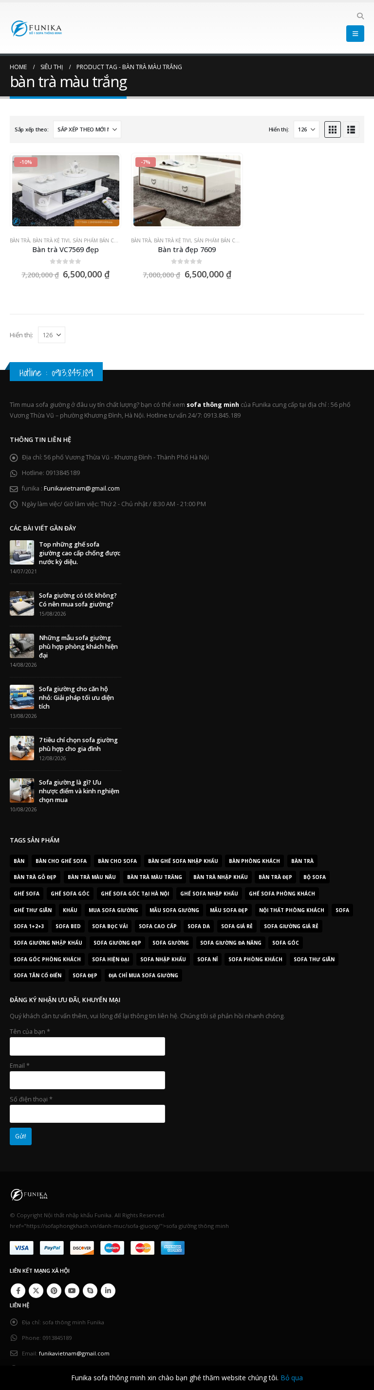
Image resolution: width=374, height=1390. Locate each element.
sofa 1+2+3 (29, 926)
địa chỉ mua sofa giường (143, 975)
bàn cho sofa (117, 861)
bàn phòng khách (254, 861)
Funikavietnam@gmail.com (82, 488)
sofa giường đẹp (117, 942)
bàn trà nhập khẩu (220, 877)
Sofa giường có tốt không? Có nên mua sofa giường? (78, 599)
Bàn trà (20, 240)
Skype (90, 1290)
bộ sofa (314, 877)
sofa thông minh (213, 405)
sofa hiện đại (110, 959)
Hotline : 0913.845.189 (56, 373)
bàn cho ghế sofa (61, 861)
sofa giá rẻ (237, 926)
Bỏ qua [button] (291, 1377)
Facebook (18, 1290)
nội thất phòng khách (291, 910)
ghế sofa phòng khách (282, 893)
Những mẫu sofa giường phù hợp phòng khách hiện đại (78, 646)
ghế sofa (26, 893)
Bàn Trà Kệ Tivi (51, 240)
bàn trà (302, 861)
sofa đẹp (85, 975)
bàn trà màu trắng (154, 877)
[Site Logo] (36, 28)
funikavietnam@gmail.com (74, 1353)
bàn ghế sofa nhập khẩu (183, 861)
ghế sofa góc (70, 893)
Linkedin (108, 1290)
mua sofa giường (113, 910)
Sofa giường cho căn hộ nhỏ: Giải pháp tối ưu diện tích (76, 698)
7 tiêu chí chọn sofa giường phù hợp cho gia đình (78, 744)
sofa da (198, 926)
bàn (19, 861)
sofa (342, 910)
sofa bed (68, 926)
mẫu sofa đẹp (229, 910)
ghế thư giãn (33, 910)
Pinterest (54, 1290)
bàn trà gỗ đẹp (35, 877)
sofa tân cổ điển (37, 975)
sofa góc (285, 942)
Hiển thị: (279, 129)
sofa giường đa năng (231, 942)
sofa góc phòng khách (47, 959)
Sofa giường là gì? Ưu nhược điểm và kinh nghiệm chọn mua (79, 791)
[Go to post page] (22, 552)
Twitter (36, 1290)
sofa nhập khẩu (163, 959)
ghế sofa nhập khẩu (209, 893)
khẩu (70, 910)
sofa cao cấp (158, 926)
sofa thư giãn (314, 959)
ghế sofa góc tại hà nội (135, 893)
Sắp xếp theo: (31, 129)
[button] (360, 16)
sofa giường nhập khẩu (48, 942)
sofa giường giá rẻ (291, 926)
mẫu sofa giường (174, 910)
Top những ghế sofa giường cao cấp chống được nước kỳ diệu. (79, 553)
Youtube (72, 1290)
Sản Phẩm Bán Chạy (98, 240)
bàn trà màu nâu (92, 877)
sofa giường (170, 942)
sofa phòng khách (255, 959)
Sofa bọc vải (110, 926)
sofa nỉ (207, 959)
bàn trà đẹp (275, 877)
